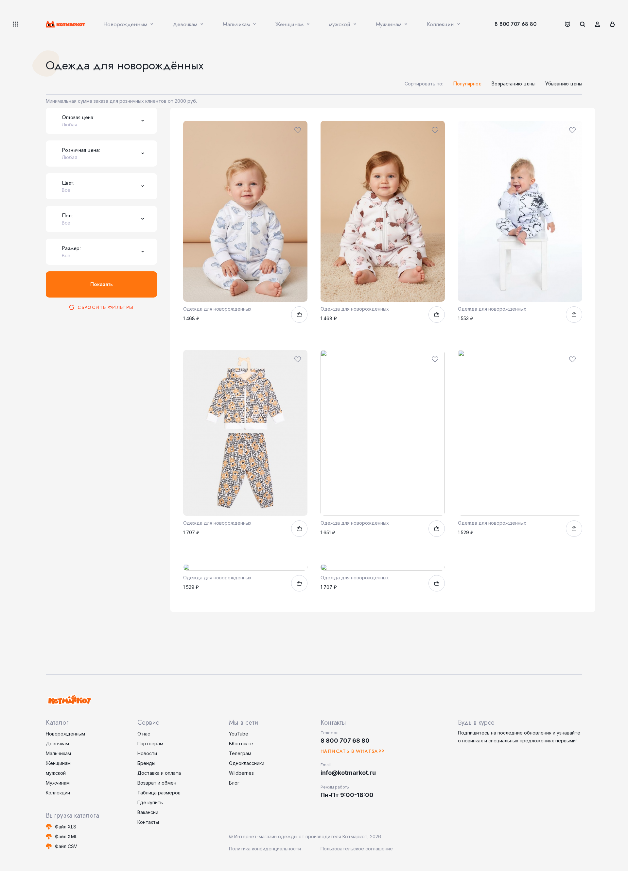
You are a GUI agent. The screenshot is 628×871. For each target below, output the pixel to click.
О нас (143, 733)
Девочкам (57, 743)
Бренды (146, 763)
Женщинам (58, 763)
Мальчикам (58, 753)
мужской (56, 773)
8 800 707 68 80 (515, 24)
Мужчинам (58, 783)
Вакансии (147, 812)
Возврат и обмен (156, 783)
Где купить (150, 802)
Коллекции (58, 792)
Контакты (148, 822)
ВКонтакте (241, 743)
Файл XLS (65, 826)
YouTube (238, 733)
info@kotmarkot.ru (348, 772)
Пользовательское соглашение (357, 848)
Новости (147, 753)
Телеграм (240, 753)
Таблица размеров (159, 792)
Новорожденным (65, 733)
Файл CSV (66, 846)
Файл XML (66, 836)
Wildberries (241, 773)
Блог (234, 783)
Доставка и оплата (159, 773)
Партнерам (150, 743)
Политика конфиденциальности (265, 848)
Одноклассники (246, 763)
